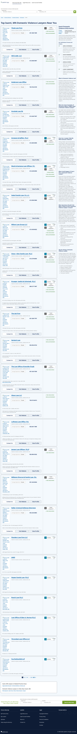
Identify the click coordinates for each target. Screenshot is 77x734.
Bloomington (19, 690)
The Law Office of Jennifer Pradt (22, 366)
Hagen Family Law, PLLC (20, 577)
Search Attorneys (69, 702)
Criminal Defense (16, 685)
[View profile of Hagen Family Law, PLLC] (6, 583)
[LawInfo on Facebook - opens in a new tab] (60, 712)
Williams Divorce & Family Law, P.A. (24, 477)
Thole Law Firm (16, 28)
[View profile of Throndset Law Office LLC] (6, 644)
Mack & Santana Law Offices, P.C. (23, 166)
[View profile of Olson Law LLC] (6, 400)
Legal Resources (26, 2)
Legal (40, 710)
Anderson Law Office (18, 82)
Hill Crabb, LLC (16, 56)
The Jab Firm (15, 313)
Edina (14, 690)
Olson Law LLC (16, 395)
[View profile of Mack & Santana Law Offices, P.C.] (6, 172)
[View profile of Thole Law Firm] (6, 33)
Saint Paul (10, 690)
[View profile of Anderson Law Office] (6, 88)
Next (34, 677)
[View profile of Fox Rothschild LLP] (6, 664)
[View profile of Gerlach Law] (6, 345)
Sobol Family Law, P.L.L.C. (20, 195)
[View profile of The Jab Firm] (6, 319)
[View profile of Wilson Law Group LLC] (6, 231)
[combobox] (19, 11)
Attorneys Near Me (16, 2)
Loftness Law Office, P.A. (20, 422)
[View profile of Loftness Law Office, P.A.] (6, 427)
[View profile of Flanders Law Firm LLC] (6, 543)
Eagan (24, 690)
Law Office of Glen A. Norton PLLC (23, 617)
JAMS (13, 557)
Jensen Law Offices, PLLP (20, 449)
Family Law (22, 685)
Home (2, 17)
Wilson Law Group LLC (19, 224)
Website (22, 49)
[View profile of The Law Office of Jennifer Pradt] (6, 372)
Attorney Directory (7, 17)
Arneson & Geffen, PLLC (19, 138)
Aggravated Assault (6, 685)
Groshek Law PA (17, 111)
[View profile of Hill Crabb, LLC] (6, 61)
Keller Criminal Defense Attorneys (23, 508)
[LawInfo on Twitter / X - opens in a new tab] (65, 712)
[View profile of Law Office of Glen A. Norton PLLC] (6, 624)
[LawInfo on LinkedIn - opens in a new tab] (74, 712)
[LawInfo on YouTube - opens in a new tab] (69, 712)
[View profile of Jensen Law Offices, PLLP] (6, 455)
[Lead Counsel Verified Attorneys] (61, 32)
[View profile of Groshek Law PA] (6, 117)
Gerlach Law (15, 340)
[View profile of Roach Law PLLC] (6, 603)
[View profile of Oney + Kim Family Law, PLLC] (6, 259)
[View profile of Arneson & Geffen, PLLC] (6, 144)
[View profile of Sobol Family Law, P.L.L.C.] (6, 201)
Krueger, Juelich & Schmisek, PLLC (23, 281)
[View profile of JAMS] (6, 563)
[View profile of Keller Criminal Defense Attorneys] (6, 515)
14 (31, 677)
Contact (9, 49)
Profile (35, 49)
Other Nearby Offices (6, 382)
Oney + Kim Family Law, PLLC (21, 254)
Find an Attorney (5, 710)
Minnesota (22, 17)
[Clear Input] (35, 11)
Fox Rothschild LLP (18, 659)
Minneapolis (5, 690)
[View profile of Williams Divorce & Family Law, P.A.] (6, 484)
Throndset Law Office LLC (20, 639)
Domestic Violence (15, 17)
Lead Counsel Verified (37, 2)
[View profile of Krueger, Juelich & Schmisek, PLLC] (6, 289)
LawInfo (22, 710)
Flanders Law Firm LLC (19, 537)
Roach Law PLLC (17, 597)
